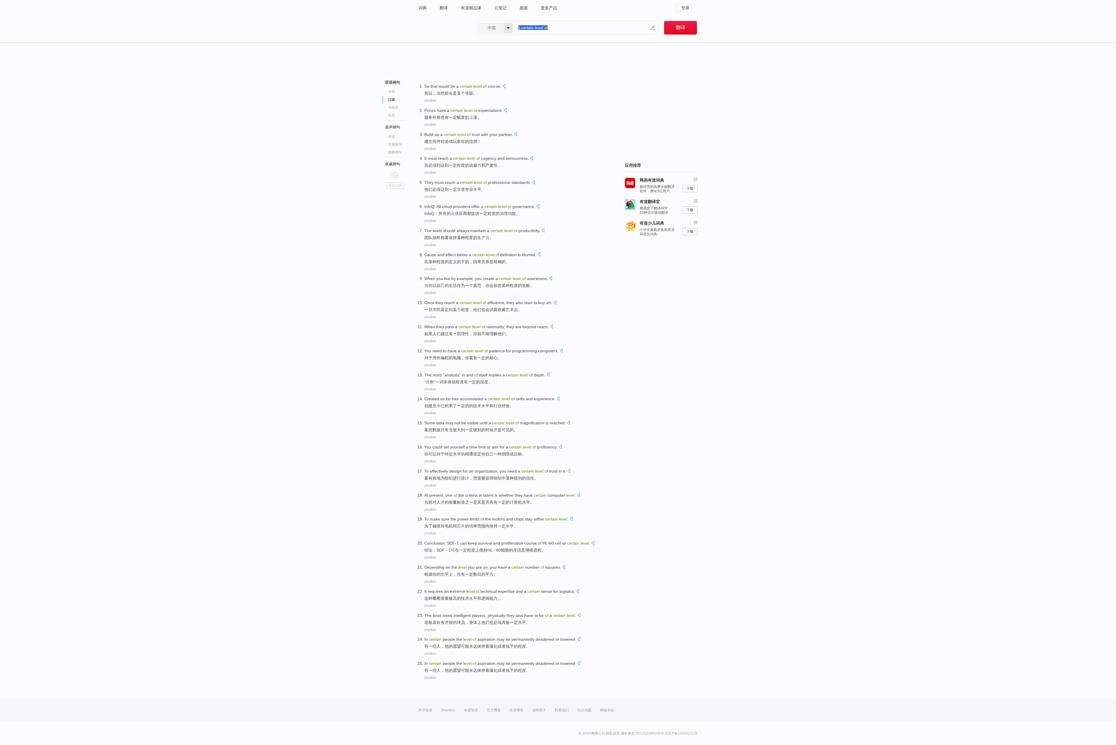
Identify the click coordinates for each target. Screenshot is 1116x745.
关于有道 (425, 710)
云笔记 (500, 8)
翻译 (444, 8)
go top (395, 174)
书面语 (393, 107)
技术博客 (516, 710)
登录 (685, 8)
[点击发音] (503, 87)
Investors (448, 710)
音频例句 (395, 144)
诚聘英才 (539, 710)
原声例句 (392, 127)
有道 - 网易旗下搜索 (442, 27)
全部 (391, 92)
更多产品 (549, 8)
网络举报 (607, 710)
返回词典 (395, 186)
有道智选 (471, 710)
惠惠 (524, 8)
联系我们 (562, 710)
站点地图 (584, 710)
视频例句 (395, 152)
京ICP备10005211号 (681, 733)
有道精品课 (471, 8)
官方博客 (494, 710)
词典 (423, 8)
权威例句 (392, 164)
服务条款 (628, 733)
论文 (391, 115)
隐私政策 (613, 733)
